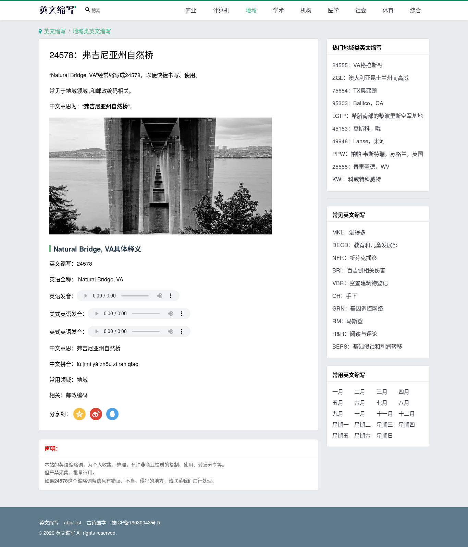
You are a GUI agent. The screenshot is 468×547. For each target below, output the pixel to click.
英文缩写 (55, 31)
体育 (388, 10)
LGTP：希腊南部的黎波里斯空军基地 (377, 116)
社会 (360, 10)
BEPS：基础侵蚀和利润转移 (367, 346)
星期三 (385, 424)
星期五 (340, 435)
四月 (403, 392)
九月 (337, 413)
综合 (415, 10)
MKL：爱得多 (349, 232)
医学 (333, 10)
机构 (305, 10)
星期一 (340, 424)
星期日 (385, 435)
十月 (359, 413)
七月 (382, 402)
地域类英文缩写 (92, 31)
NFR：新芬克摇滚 (354, 258)
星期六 (362, 435)
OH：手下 (344, 296)
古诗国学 (96, 522)
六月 (359, 402)
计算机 (221, 10)
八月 (403, 402)
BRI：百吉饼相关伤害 (358, 270)
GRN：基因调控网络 (357, 308)
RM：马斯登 (347, 321)
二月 (359, 392)
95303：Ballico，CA (357, 103)
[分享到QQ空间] (79, 414)
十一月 (385, 413)
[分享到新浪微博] (96, 414)
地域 (251, 10)
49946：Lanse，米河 (358, 141)
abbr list (72, 522)
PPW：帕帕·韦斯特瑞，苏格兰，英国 (377, 154)
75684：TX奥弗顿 (354, 90)
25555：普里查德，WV (361, 166)
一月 (337, 392)
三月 (382, 392)
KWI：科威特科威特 (356, 179)
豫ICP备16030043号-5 (135, 522)
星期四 (406, 424)
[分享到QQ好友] (112, 414)
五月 (337, 402)
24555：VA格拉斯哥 (357, 65)
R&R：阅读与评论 (354, 334)
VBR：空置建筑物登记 (360, 283)
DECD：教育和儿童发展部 (365, 245)
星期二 (362, 424)
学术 (278, 10)
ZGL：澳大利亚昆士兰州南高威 (370, 78)
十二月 (406, 413)
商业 (190, 10)
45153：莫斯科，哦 (356, 128)
